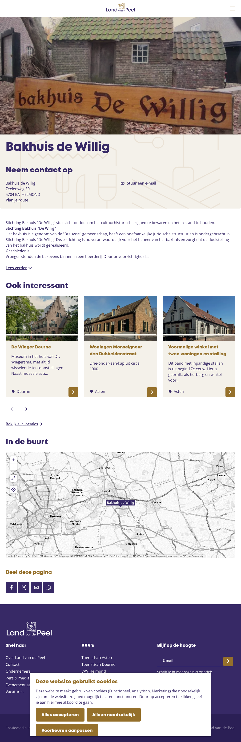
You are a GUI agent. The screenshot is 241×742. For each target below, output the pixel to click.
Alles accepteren (60, 715)
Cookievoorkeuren (20, 728)
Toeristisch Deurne (98, 664)
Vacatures (15, 691)
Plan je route (17, 200)
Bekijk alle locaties (22, 423)
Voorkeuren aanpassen (67, 731)
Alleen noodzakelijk (113, 715)
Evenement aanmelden (26, 684)
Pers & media (17, 678)
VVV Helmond (93, 671)
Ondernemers (18, 671)
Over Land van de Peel (25, 657)
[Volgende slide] (26, 409)
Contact (13, 664)
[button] (120, 505)
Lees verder (16, 267)
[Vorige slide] (12, 409)
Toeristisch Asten (96, 657)
